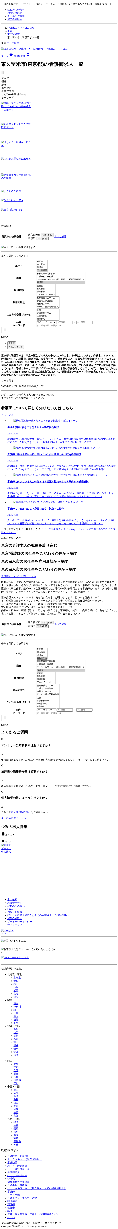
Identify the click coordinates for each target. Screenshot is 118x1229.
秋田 (16, 984)
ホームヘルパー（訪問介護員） (24, 1159)
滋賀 (16, 1073)
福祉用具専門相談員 (18, 1182)
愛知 (16, 1052)
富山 (16, 1042)
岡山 (16, 1089)
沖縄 (16, 1144)
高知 (16, 1115)
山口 (16, 1102)
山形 (16, 987)
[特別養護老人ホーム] (48, 298)
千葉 (16, 1013)
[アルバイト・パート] (46, 294)
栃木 (16, 1016)
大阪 (16, 1064)
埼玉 (16, 1010)
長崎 (16, 1128)
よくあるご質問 (16, 16)
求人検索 (12, 899)
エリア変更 (13, 43)
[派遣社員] (46, 291)
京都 (16, 1067)
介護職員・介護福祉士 (19, 1156)
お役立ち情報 (14, 912)
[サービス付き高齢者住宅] (48, 306)
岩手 (16, 990)
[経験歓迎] (48, 318)
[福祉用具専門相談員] (61, 273)
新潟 (16, 1029)
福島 (16, 997)
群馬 (16, 1022)
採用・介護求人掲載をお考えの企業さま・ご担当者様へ (38, 915)
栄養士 (11, 1207)
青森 (16, 981)
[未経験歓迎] (48, 316)
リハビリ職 (13, 1194)
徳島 (16, 1112)
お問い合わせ (14, 13)
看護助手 (12, 1162)
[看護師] (61, 282)
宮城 (16, 993)
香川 (16, 1106)
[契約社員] (46, 288)
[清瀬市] (42, 267)
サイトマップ (14, 925)
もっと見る (7, 380)
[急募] (48, 310)
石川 (16, 1039)
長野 (16, 1035)
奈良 (16, 1077)
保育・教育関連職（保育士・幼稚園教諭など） (33, 1214)
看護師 (11, 1191)
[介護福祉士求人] (48, 313)
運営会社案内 (14, 19)
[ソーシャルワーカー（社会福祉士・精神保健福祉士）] (61, 279)
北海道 (17, 977)
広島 (16, 1093)
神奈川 (17, 1006)
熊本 (16, 1135)
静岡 (16, 1055)
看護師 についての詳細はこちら (18, 576)
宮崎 (16, 1138)
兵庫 (16, 1070)
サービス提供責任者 (18, 1169)
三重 (16, 1083)
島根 (16, 1099)
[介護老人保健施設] (48, 300)
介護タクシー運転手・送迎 (22, 1198)
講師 (9, 1211)
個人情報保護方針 (21, 812)
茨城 (16, 1019)
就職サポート (14, 902)
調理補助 (12, 1201)
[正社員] (46, 285)
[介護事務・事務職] (61, 276)
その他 (11, 1217)
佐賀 (16, 1125)
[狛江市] (42, 261)
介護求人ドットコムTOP (20, 27)
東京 (9, 31)
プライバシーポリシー (19, 921)
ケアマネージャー (17, 1175)
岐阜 (16, 1048)
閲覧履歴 (22, 56)
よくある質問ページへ (13, 818)
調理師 (11, 1204)
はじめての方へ (16, 9)
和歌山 (17, 1080)
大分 (16, 1131)
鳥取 (16, 1096)
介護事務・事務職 (17, 1185)
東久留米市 (13, 34)
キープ (8, 56)
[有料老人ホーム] (48, 303)
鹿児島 (17, 1141)
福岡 (16, 1122)
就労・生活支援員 (17, 1165)
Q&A (10, 909)
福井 (16, 1045)
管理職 (11, 1178)
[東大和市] (42, 264)
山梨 (16, 1032)
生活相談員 (13, 1172)
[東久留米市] (42, 270)
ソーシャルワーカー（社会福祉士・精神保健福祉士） (36, 1188)
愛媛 (16, 1109)
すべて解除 (60, 236)
